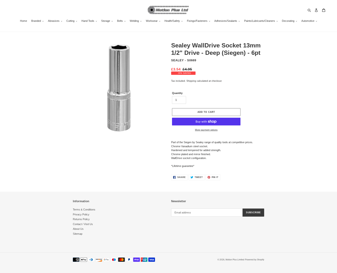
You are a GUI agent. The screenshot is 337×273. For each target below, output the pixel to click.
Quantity (177, 93)
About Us (78, 228)
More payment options (206, 130)
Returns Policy (81, 219)
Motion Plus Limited (235, 259)
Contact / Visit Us (83, 224)
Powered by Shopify (254, 259)
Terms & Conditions (84, 209)
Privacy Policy (81, 214)
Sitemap (77, 233)
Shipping (191, 80)
